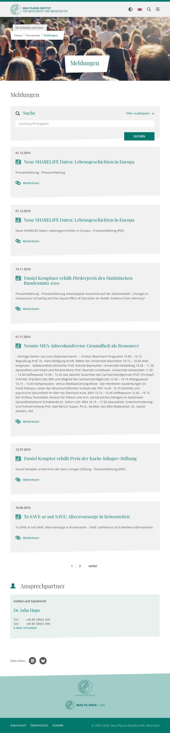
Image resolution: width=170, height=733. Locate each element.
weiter (93, 566)
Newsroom (33, 35)
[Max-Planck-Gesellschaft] (85, 688)
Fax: (16, 624)
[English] (140, 10)
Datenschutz (39, 725)
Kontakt (58, 725)
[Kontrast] (130, 10)
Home (18, 35)
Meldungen (50, 35)
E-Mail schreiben (25, 628)
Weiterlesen (31, 183)
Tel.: (16, 619)
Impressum (18, 725)
